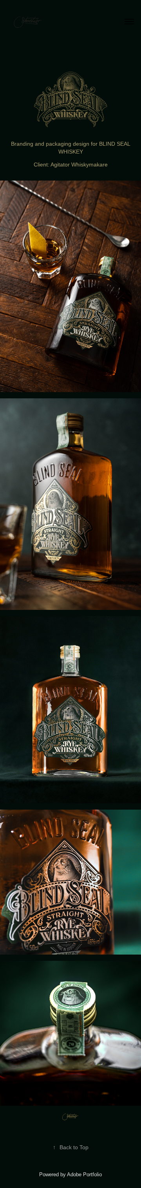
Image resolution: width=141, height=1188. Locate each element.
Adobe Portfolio (84, 1174)
